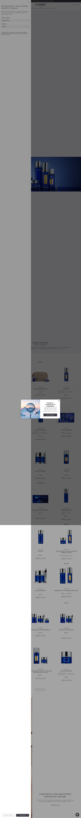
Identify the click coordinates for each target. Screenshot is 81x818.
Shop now (22, 815)
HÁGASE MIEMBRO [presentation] (50, 415)
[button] (58, 400)
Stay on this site (8, 815)
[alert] (40, 409)
